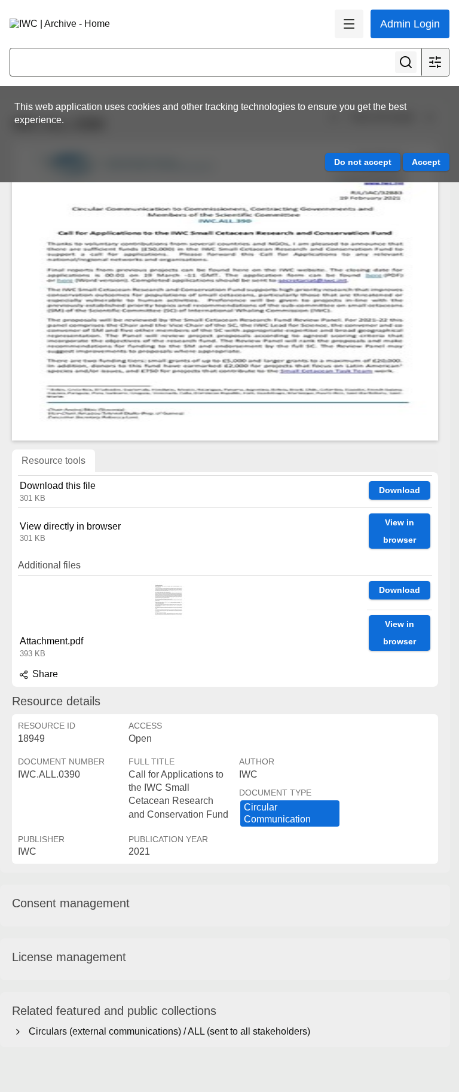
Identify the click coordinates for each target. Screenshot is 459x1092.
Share (44, 674)
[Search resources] (406, 62)
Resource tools (53, 460)
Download (399, 490)
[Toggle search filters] (435, 62)
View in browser (399, 531)
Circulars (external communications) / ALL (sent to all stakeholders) (167, 1031)
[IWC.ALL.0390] (225, 291)
